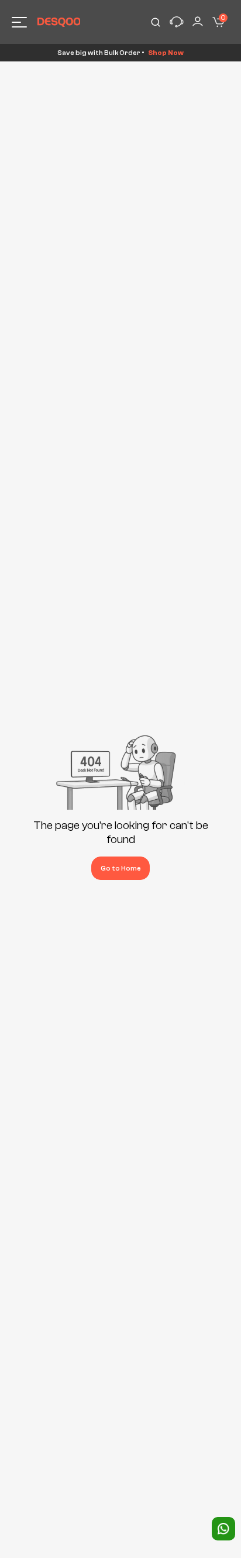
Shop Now (166, 53)
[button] (177, 22)
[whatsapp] (223, 1529)
